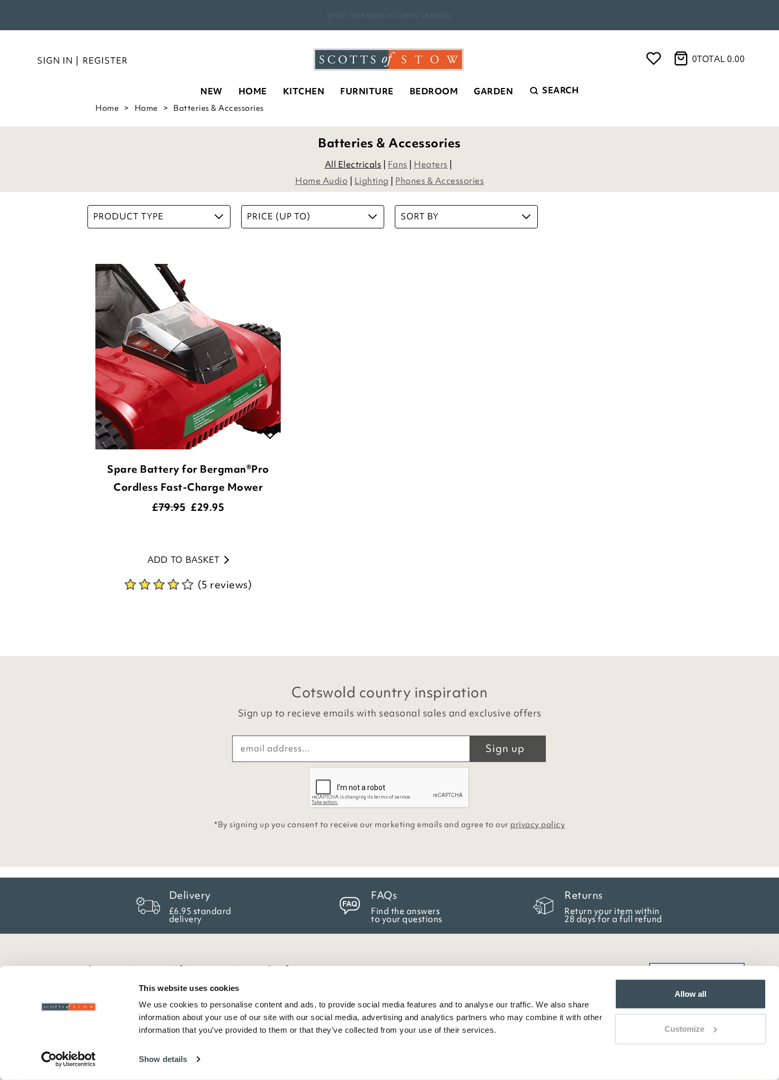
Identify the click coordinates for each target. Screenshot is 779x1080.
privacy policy (537, 824)
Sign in (55, 60)
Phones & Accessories (439, 181)
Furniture (367, 91)
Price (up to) (279, 216)
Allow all (690, 993)
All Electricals (353, 164)
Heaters (431, 164)
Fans (398, 164)
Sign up (505, 748)
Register (105, 60)
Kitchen (304, 91)
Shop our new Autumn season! (389, 15)
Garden (493, 91)
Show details (163, 1059)
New (211, 91)
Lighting (372, 181)
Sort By (420, 216)
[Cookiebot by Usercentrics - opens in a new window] (68, 1059)
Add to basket (183, 559)
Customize (684, 1028)
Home (252, 91)
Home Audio (321, 181)
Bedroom (434, 91)
